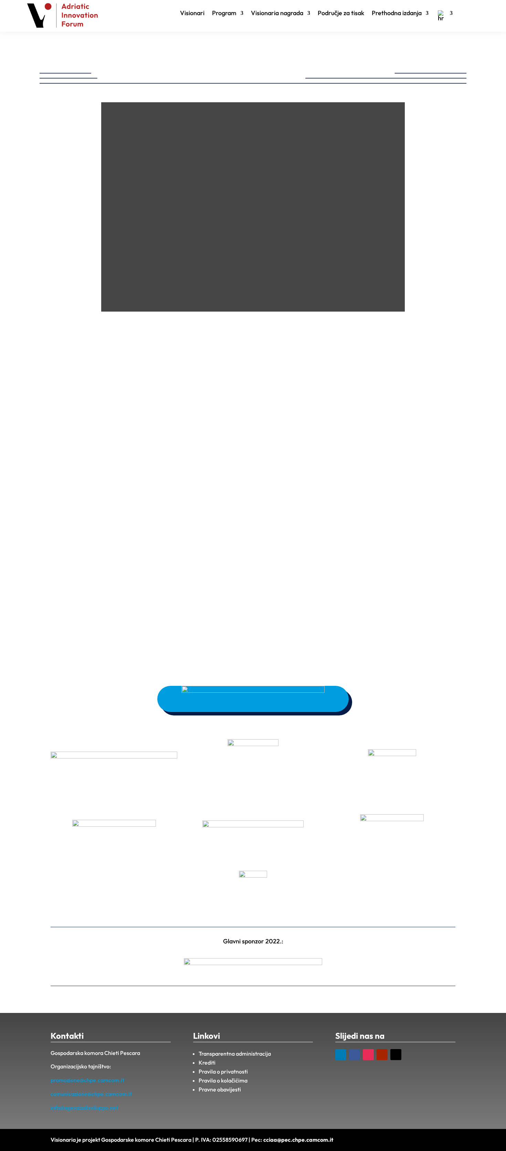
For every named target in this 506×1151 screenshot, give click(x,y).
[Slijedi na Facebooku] (354, 1054)
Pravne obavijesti (220, 1089)
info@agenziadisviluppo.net (84, 1107)
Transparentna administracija (235, 1053)
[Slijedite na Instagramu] (368, 1054)
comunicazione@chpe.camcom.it (91, 1093)
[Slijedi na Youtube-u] (382, 1054)
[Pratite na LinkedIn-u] (340, 1054)
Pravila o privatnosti (223, 1071)
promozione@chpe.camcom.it (87, 1080)
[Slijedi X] (395, 1054)
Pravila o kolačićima (223, 1080)
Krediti (207, 1062)
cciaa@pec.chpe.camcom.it (298, 1139)
